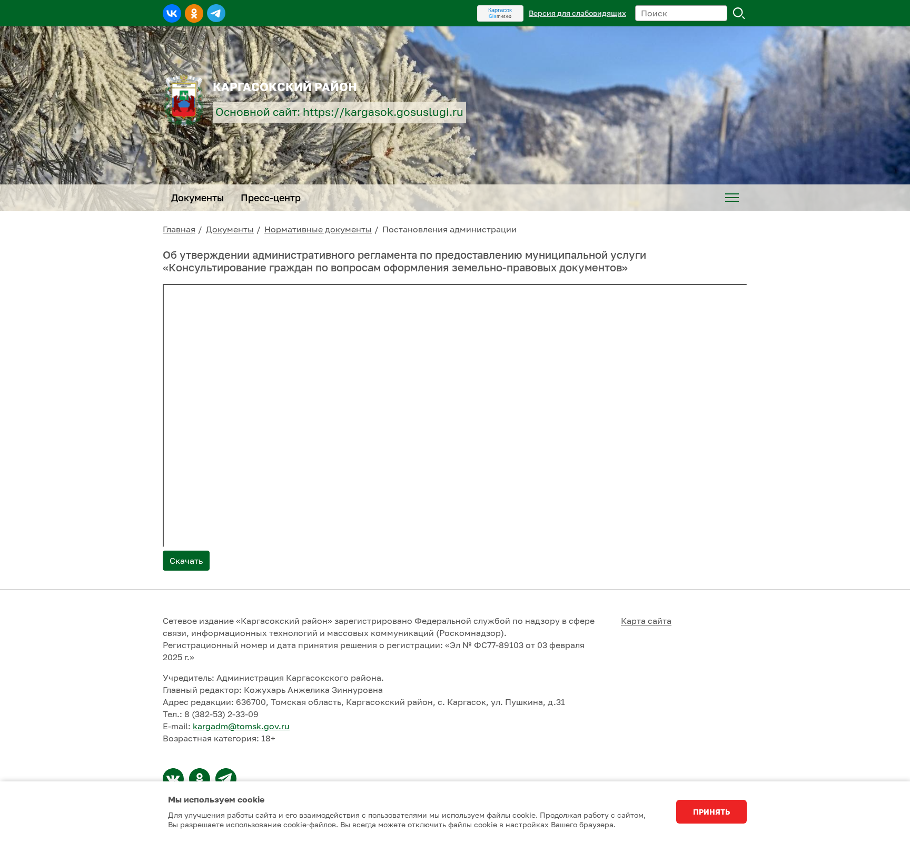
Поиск (739, 13)
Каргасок (500, 10)
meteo (500, 16)
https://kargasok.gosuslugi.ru (383, 112)
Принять (711, 811)
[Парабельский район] (173, 778)
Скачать (186, 560)
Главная (179, 229)
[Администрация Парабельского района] (199, 778)
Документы (230, 229)
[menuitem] (732, 197)
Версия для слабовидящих (577, 12)
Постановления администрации (449, 229)
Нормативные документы (318, 229)
